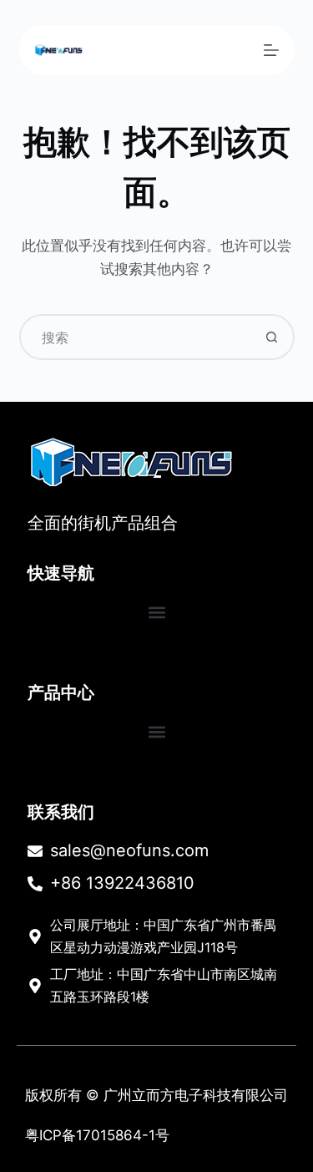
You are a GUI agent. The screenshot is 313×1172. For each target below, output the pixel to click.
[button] (156, 612)
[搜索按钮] (271, 337)
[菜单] (271, 50)
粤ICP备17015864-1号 (97, 1135)
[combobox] (135, 337)
